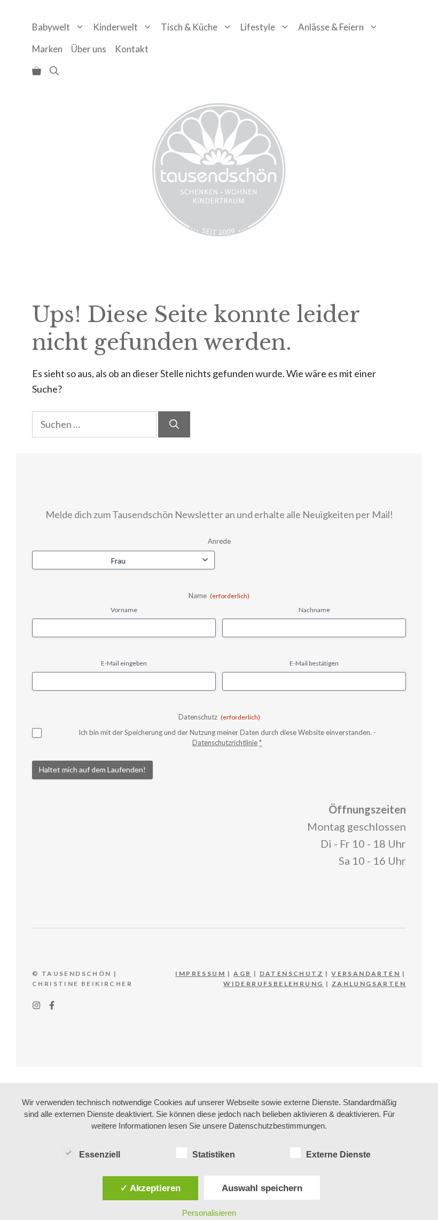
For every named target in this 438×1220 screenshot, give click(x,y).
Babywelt (51, 27)
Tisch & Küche (189, 27)
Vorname (124, 610)
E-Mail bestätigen (314, 663)
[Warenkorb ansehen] (36, 71)
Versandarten (365, 973)
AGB (242, 973)
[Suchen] (174, 424)
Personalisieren (209, 1212)
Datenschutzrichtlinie (224, 742)
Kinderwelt (115, 27)
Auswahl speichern (262, 1188)
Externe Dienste (338, 1154)
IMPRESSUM (200, 973)
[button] (54, 71)
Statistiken (213, 1154)
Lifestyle (257, 27)
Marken (47, 48)
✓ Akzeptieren (150, 1188)
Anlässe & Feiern (331, 27)
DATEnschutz (291, 973)
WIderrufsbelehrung (273, 984)
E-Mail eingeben (124, 663)
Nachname (314, 610)
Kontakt (131, 48)
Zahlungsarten (369, 984)
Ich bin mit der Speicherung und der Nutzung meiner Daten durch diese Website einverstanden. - (227, 737)
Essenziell (99, 1154)
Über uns (88, 48)
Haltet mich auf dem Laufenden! (92, 769)
